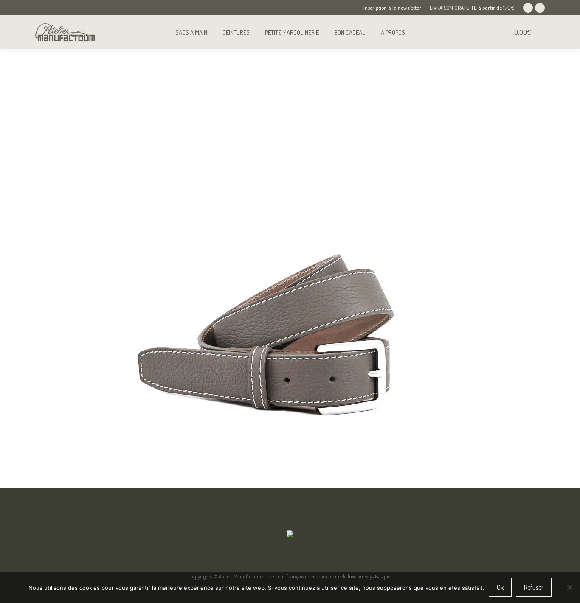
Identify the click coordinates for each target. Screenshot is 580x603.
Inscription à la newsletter (392, 7)
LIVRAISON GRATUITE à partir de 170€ (472, 7)
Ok (500, 587)
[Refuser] (569, 587)
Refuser (533, 587)
